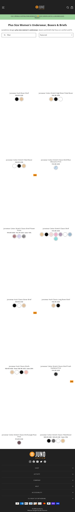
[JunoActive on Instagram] (30, 461)
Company (36, 480)
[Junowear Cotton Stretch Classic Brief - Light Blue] (70, 234)
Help (37, 486)
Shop (37, 468)
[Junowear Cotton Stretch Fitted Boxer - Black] (19, 166)
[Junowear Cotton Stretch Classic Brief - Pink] (56, 234)
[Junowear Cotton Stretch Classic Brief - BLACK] (46, 234)
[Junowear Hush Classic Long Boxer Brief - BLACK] (58, 305)
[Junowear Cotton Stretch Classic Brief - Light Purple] (60, 234)
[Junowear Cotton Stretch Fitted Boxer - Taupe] (24, 166)
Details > (37, 18)
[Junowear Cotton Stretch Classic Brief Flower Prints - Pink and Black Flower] (14, 236)
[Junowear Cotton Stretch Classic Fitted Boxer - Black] (49, 441)
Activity (37, 474)
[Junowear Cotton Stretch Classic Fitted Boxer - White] (58, 441)
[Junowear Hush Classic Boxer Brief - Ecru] (24, 305)
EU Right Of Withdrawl (37, 498)
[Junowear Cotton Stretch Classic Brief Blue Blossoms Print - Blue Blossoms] (56, 168)
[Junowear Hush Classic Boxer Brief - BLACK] (14, 305)
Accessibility (37, 492)
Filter (9, 35)
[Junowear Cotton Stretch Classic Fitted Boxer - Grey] (53, 441)
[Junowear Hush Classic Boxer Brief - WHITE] (19, 305)
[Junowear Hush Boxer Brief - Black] (17, 99)
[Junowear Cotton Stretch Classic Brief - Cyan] (56, 239)
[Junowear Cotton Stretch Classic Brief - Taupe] (42, 234)
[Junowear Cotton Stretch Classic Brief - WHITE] (65, 234)
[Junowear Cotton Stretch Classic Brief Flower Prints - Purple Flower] (19, 236)
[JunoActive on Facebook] (34, 461)
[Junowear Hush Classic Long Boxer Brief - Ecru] (53, 305)
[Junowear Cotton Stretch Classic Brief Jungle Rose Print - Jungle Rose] (19, 443)
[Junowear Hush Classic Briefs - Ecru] (12, 372)
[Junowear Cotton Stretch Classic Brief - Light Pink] (51, 234)
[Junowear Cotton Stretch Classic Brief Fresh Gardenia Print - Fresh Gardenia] (56, 374)
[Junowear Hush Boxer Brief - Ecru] (21, 99)
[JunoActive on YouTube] (37, 461)
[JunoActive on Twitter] (41, 461)
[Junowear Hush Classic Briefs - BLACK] (21, 372)
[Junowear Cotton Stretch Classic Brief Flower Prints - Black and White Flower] (24, 236)
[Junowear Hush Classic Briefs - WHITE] (17, 372)
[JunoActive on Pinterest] (45, 461)
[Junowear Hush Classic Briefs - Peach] (26, 372)
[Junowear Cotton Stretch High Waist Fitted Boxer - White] (60, 99)
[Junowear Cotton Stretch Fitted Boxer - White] (14, 166)
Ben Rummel (43, 510)
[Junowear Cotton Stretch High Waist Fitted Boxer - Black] (56, 99)
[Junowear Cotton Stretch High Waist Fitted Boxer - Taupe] (51, 99)
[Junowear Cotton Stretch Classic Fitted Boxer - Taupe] (63, 441)
